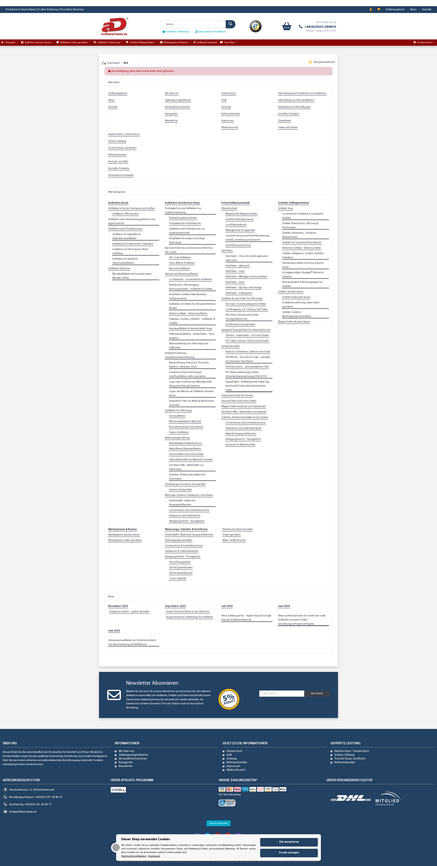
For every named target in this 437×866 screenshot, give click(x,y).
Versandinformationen (177, 107)
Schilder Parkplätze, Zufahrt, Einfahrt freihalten (303, 255)
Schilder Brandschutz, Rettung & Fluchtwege (300, 225)
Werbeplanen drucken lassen (124, 534)
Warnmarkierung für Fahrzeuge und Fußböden (188, 345)
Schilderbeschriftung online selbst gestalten (301, 304)
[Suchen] (230, 24)
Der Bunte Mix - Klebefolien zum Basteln (243, 412)
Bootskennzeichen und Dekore (186, 427)
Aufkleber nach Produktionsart (125, 229)
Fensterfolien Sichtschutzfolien (186, 454)
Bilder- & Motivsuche (234, 540)
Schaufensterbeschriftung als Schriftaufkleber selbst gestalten (187, 374)
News (413, 9)
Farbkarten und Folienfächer (184, 515)
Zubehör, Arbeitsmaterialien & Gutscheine (244, 417)
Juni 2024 (284, 606)
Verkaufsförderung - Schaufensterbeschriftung (179, 355)
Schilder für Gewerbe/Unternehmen (302, 242)
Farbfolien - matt (235, 271)
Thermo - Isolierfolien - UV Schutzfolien (247, 335)
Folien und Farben (288, 127)
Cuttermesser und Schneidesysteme (189, 510)
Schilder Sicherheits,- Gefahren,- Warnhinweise (300, 235)
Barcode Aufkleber (179, 268)
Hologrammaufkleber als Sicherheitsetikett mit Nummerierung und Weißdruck (132, 642)
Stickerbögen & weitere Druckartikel (185, 484)
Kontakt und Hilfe (118, 161)
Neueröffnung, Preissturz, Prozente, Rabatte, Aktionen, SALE (189, 364)
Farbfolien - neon (234, 282)
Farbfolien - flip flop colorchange (243, 287)
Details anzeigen (289, 852)
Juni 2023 (114, 630)
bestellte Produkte (288, 113)
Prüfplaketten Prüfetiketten (185, 223)
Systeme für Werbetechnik (240, 444)
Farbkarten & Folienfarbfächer (182, 551)
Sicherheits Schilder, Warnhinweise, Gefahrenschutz (188, 296)
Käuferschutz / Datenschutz (124, 134)
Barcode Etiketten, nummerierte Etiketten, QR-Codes (189, 250)
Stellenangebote (395, 9)
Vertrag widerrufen (218, 823)
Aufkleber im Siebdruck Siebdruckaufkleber (125, 261)
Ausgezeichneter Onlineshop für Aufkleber (189, 617)
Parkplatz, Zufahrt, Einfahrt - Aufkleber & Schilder (192, 321)
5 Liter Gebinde (177, 578)
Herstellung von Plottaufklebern (296, 100)
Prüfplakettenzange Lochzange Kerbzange (187, 240)
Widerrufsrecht (229, 127)
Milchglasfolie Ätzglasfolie (240, 230)
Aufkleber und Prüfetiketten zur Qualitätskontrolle (187, 231)
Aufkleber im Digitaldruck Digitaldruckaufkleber (126, 236)
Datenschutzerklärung (138, 699)
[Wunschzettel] (379, 9)
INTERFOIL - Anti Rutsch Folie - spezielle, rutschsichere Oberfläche (248, 359)
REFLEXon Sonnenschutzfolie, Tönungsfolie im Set (242, 317)
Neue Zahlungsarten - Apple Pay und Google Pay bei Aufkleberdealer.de (246, 617)
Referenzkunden (230, 113)
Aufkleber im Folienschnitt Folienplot (132, 244)
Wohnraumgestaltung (177, 437)
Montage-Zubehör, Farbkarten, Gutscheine (189, 495)
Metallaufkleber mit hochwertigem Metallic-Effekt (132, 276)
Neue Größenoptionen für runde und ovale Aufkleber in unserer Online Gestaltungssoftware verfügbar (302, 619)
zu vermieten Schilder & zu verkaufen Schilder (302, 216)
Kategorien (171, 113)
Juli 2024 (226, 606)
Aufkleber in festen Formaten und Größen (131, 208)
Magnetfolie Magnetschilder (241, 214)
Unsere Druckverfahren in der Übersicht (187, 611)
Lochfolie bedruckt (236, 224)
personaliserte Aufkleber (212, 31)
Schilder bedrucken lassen (239, 219)
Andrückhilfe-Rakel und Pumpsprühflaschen (189, 534)
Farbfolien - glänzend (237, 265)
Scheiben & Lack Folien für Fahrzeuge (242, 298)
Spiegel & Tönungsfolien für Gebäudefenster (246, 330)
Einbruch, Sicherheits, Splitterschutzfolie (247, 351)
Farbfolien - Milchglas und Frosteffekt (246, 276)
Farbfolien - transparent (238, 293)
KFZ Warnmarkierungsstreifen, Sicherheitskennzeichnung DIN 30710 (246, 374)
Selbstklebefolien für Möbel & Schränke (191, 459)
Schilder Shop (285, 208)
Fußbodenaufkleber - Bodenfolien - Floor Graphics (192, 336)
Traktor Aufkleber (179, 432)
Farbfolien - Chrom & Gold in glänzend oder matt (246, 258)
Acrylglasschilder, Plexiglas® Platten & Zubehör (302, 274)
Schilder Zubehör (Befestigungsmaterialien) (296, 314)
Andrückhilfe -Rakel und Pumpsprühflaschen (182, 502)
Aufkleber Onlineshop (177, 31)
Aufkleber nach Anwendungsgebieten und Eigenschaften (131, 221)
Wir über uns (172, 93)
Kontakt (427, 9)
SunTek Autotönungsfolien (240, 324)
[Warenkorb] (286, 26)
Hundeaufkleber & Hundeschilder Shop (190, 328)
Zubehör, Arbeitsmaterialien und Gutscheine (187, 476)
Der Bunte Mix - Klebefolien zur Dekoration (186, 467)
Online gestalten (231, 534)
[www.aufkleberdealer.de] (114, 26)
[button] (371, 9)
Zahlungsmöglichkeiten (178, 100)
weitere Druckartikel (180, 489)
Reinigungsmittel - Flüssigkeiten (187, 521)
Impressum (227, 120)
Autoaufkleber (177, 416)
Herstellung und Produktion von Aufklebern (302, 93)
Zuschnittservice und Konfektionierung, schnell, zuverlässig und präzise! (247, 237)
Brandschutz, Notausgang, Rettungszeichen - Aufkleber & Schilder (191, 287)
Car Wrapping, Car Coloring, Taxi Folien (246, 309)
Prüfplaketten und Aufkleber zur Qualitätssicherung (183, 210)
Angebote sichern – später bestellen (129, 611)
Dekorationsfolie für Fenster (237, 395)
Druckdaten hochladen (121, 175)
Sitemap (226, 107)
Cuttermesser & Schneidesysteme (184, 545)
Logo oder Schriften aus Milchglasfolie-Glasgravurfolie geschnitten (191, 384)
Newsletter (171, 120)
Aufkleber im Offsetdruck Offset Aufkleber (130, 251)
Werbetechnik (229, 208)
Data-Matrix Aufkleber (182, 263)
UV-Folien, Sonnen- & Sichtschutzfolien (247, 341)
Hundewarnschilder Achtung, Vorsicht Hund (303, 265)
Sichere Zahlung (117, 141)
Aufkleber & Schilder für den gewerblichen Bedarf (192, 306)
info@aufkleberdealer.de (23, 812)
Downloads (284, 120)
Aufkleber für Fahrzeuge (178, 410)
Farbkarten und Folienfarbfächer (243, 428)
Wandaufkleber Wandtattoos (185, 443)
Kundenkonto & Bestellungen (294, 107)
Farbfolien (227, 250)
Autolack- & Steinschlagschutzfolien (245, 304)
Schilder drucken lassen (290, 291)
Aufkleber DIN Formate (125, 214)
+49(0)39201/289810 (320, 27)
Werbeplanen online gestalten (125, 540)
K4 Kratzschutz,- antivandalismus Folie (247, 366)
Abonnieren (317, 693)
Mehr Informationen (309, 862)
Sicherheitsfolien (230, 346)
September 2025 (175, 606)
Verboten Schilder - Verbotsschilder (301, 248)
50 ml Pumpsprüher (180, 562)
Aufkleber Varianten (119, 268)
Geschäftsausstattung (238, 245)
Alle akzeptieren (289, 842)
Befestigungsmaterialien (178, 540)
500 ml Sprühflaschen (181, 573)
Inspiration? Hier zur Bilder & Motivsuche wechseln (191, 403)
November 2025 (118, 606)
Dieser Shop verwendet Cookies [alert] (145, 839)
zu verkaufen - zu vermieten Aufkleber (190, 279)
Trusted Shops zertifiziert (122, 148)
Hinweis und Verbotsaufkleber (181, 274)
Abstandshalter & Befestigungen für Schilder (302, 284)
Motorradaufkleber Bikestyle (185, 421)
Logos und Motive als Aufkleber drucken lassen (191, 393)
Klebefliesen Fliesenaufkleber (185, 448)
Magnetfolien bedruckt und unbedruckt (243, 406)
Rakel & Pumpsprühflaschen (240, 433)
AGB (223, 100)
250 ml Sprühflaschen (181, 567)
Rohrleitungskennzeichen (183, 218)
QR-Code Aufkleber (180, 257)
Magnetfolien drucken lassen (294, 321)
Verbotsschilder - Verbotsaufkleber (188, 313)
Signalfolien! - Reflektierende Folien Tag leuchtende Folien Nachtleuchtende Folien (247, 386)
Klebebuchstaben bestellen (237, 529)
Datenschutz (228, 93)
